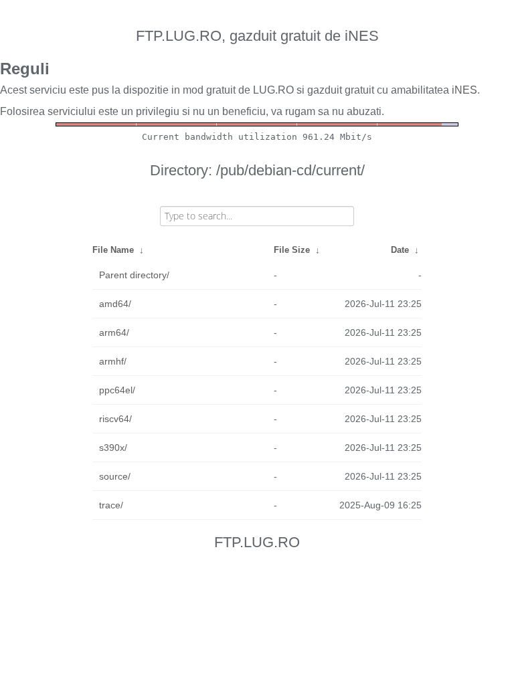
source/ (115, 476)
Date (400, 250)
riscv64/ (115, 418)
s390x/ (113, 447)
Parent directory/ (134, 275)
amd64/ (115, 303)
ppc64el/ (117, 390)
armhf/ (112, 361)
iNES (464, 90)
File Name (113, 250)
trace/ (111, 505)
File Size (292, 250)
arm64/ (114, 332)
